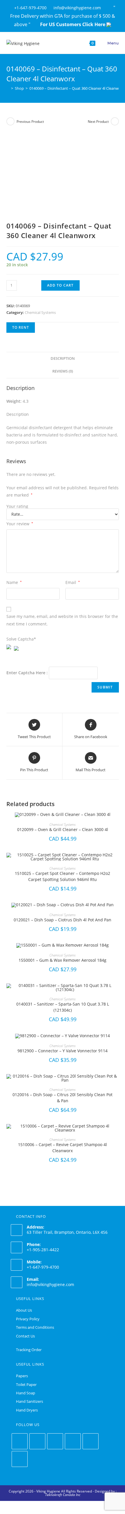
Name (14, 582)
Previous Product (30, 121)
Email (72, 582)
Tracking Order (29, 1349)
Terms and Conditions (35, 1327)
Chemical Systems (40, 312)
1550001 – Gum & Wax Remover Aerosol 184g (62, 960)
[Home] (7, 88)
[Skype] (91, 1441)
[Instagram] (55, 1441)
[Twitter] (20, 1441)
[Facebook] (37, 1441)
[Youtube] (20, 1459)
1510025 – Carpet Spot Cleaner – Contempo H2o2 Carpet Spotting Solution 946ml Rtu (62, 876)
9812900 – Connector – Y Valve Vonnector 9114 (62, 1050)
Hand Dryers (27, 1410)
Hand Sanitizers (29, 1401)
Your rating (17, 506)
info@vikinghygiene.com (50, 1284)
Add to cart (60, 285)
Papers (22, 1375)
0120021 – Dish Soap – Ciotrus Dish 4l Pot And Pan (62, 920)
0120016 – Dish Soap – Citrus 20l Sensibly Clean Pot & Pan (62, 1097)
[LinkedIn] (73, 1441)
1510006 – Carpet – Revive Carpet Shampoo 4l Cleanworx (62, 1147)
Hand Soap (25, 1393)
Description (63, 358)
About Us (24, 1310)
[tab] (62, 358)
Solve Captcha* (21, 639)
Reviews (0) (62, 371)
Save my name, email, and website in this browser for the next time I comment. (62, 620)
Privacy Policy (28, 1318)
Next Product (98, 121)
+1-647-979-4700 (31, 7)
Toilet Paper (26, 1384)
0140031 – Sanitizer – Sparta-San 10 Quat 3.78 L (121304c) (62, 1007)
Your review (19, 523)
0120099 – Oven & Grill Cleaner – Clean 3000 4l (62, 829)
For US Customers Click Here (73, 24)
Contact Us (25, 1336)
